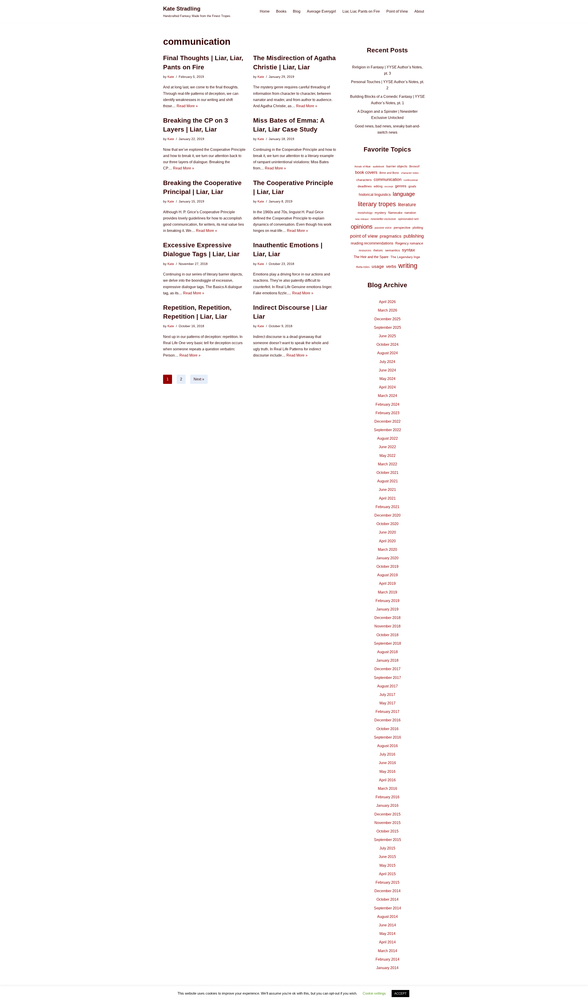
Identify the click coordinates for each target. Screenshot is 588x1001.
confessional (411, 180)
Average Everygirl (321, 11)
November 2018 (387, 626)
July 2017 (387, 695)
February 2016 (387, 797)
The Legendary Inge (405, 257)
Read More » (187, 106)
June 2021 (387, 490)
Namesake (395, 212)
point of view (364, 236)
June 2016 (387, 763)
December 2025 (387, 319)
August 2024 (387, 353)
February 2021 (387, 507)
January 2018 (387, 660)
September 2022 (387, 430)
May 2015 (387, 865)
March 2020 (387, 549)
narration (410, 212)
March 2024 (387, 396)
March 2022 (387, 464)
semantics (392, 250)
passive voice (383, 227)
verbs (391, 266)
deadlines (365, 186)
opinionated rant (408, 219)
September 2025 (387, 327)
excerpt (388, 186)
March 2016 (387, 788)
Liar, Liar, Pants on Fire (361, 11)
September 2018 (387, 643)
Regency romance (409, 243)
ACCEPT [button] (400, 993)
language (404, 194)
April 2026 (387, 302)
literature (407, 204)
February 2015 (387, 882)
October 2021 (387, 473)
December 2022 (387, 421)
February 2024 (387, 404)
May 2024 (387, 379)
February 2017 (387, 712)
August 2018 (387, 652)
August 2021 (387, 481)
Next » (199, 379)
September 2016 (387, 737)
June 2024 (387, 370)
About (419, 11)
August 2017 (387, 686)
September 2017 (387, 678)
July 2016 (387, 754)
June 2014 (387, 925)
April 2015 (387, 874)
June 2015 (387, 857)
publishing (414, 236)
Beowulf (414, 166)
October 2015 (387, 831)
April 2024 (387, 387)
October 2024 (387, 344)
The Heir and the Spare (371, 257)
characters (364, 180)
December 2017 (387, 669)
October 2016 (387, 729)
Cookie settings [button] (374, 993)
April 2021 (387, 498)
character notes (410, 173)
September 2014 (387, 908)
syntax (408, 249)
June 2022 (387, 447)
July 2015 (387, 848)
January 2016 (387, 805)
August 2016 (387, 746)
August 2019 (387, 575)
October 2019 (387, 566)
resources (365, 250)
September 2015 (387, 840)
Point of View (397, 11)
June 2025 (387, 336)
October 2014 (387, 899)
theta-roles (363, 267)
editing (378, 186)
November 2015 (387, 823)
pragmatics (390, 236)
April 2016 (387, 780)
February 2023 (387, 413)
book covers (366, 172)
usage (378, 266)
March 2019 (387, 592)
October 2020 (387, 524)
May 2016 (387, 771)
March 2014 (387, 951)
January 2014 (387, 968)
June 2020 (387, 532)
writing (407, 265)
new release (362, 219)
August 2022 (387, 438)
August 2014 (387, 917)
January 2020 (387, 558)
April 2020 (387, 541)
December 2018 (387, 618)
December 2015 (387, 814)
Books (281, 11)
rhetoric (378, 250)
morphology (365, 212)
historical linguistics (375, 195)
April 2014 (387, 942)
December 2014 (387, 891)
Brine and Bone (389, 172)
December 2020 (387, 515)
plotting (418, 227)
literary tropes (377, 204)
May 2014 (387, 934)
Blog (296, 11)
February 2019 (387, 601)
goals (412, 186)
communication (387, 179)
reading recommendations (372, 243)
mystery (380, 212)
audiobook (378, 166)
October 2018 (387, 635)
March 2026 (387, 310)
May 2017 (387, 703)
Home (265, 11)
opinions (362, 226)
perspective (402, 227)
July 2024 (387, 362)
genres (400, 186)
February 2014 (387, 959)
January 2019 (387, 609)
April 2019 (387, 583)
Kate (170, 77)
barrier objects (396, 166)
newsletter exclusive (383, 219)
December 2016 (387, 720)
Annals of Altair (362, 166)
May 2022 (387, 456)
